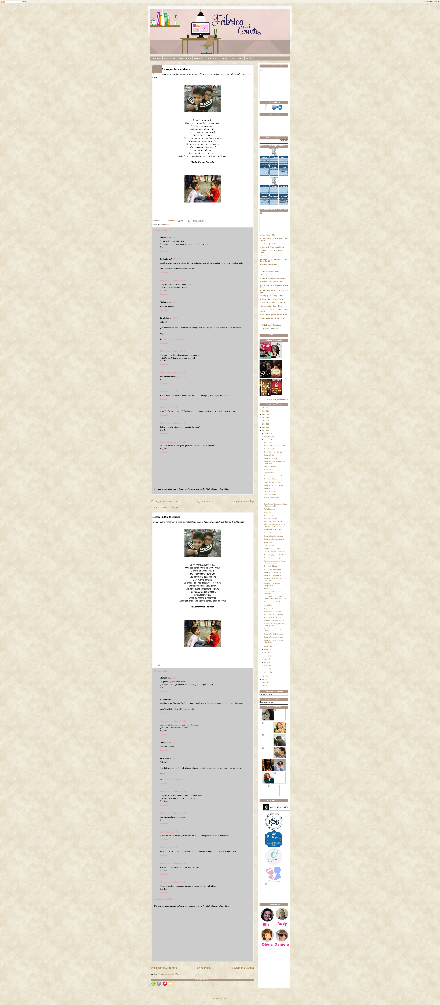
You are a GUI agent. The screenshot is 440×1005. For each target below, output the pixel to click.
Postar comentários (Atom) (170, 507)
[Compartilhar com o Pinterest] (203, 221)
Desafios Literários (184, 58)
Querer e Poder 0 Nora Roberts (272, 299)
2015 (264, 424)
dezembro (267, 433)
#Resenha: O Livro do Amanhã (274, 539)
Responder (164, 250)
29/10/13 (175, 391)
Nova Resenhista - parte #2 (272, 611)
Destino (266, 589)
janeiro (266, 672)
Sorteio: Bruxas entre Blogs (272, 482)
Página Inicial (156, 58)
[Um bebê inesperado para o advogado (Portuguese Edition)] (265, 378)
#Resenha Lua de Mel (271, 458)
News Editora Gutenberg (272, 558)
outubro (267, 440)
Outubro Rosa (268, 512)
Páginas (249, 58)
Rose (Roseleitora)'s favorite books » (276, 400)
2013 (264, 430)
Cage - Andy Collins (268, 244)
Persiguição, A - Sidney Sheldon (272, 296)
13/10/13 (175, 302)
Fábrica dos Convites (169, 280)
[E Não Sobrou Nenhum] (265, 358)
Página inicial (203, 501)
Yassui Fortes (165, 391)
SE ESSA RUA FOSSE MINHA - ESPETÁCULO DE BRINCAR (275, 598)
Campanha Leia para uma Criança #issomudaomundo (274, 562)
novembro (267, 437)
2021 (264, 408)
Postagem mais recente (164, 501)
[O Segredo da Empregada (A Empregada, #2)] (276, 394)
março (266, 665)
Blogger (224, 998)
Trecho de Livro (269, 501)
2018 (264, 414)
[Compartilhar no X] (198, 221)
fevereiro (267, 669)
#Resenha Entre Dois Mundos (273, 485)
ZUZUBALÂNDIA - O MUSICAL (275, 551)
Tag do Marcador (269, 545)
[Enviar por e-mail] (194, 221)
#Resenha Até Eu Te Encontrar (273, 634)
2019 (264, 411)
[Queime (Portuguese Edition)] (276, 358)
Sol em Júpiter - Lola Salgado (271, 306)
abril (265, 662)
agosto (266, 649)
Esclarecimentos (269, 473)
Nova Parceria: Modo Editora (273, 602)
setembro (267, 646)
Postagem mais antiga (241, 501)
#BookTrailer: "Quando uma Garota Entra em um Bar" (275, 505)
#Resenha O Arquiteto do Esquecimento (272, 584)
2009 (264, 686)
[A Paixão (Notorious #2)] (276, 378)
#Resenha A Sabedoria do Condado (275, 533)
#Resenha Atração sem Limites (273, 637)
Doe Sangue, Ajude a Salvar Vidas (275, 555)
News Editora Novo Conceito (273, 452)
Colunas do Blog (211, 58)
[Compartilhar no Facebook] (200, 221)
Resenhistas (198, 58)
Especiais (224, 58)
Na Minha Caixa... (269, 469)
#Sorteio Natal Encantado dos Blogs (275, 446)
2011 (264, 679)
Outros (166, 224)
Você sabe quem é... (270, 509)
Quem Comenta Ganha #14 (272, 617)
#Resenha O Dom (269, 455)
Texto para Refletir (270, 466)
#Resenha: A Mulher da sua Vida (274, 621)
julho (266, 653)
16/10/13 (182, 351)
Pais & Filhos (268, 605)
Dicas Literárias (269, 442)
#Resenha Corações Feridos (272, 572)
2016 (264, 421)
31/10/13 (182, 423)
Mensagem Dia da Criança (272, 548)
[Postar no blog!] (196, 221)
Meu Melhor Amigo (270, 491)
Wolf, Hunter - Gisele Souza (271, 325)
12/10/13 (175, 237)
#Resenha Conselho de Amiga (273, 536)
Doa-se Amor (268, 542)
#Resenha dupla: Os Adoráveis (273, 530)
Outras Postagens (237, 58)
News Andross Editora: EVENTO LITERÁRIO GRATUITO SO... (275, 525)
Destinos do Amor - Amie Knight (273, 247)
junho (266, 656)
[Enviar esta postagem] (189, 220)
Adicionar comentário (164, 898)
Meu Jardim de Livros (174, 339)
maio (266, 659)
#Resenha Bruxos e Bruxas (272, 575)
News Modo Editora (270, 449)
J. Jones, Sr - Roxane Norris (269, 271)
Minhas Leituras (169, 58)
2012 (264, 676)
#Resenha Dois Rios (270, 488)
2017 (264, 418)
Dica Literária (268, 515)
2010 (264, 683)
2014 (264, 427)
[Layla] (265, 395)
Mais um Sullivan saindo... (272, 498)
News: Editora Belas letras (272, 569)
